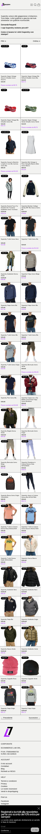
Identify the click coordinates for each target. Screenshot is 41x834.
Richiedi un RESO (8, 771)
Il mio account (6, 764)
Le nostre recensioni (9, 789)
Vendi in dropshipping (9, 791)
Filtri (2, 41)
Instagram (5, 804)
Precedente (7, 718)
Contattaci (5, 766)
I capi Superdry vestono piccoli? (14, 28)
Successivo (33, 718)
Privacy (4, 784)
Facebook (5, 801)
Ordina (35, 41)
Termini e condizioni (9, 781)
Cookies (4, 786)
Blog (2, 769)
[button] (35, 5)
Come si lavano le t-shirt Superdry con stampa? (17, 33)
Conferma (5, 831)
